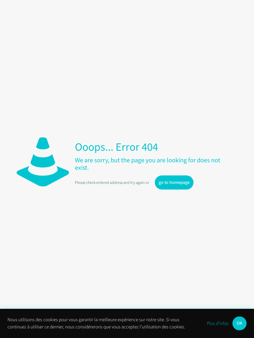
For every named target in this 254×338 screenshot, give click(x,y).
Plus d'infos (218, 323)
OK (239, 323)
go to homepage (174, 182)
